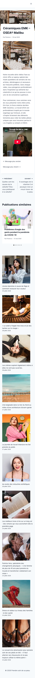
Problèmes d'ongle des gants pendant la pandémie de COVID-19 (16, 232)
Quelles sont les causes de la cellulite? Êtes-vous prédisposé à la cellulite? (8, 185)
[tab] (13, 245)
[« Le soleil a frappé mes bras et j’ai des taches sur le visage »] (17, 309)
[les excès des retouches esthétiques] (17, 467)
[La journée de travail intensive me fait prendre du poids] (17, 428)
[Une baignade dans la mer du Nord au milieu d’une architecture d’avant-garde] (17, 388)
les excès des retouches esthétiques (16, 484)
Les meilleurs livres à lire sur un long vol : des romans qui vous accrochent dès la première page (17, 523)
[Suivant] (29, 226)
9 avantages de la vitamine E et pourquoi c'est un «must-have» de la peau (26, 185)
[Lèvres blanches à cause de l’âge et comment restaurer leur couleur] (17, 269)
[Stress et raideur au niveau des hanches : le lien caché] (17, 594)
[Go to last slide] (5, 226)
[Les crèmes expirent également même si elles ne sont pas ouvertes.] (17, 349)
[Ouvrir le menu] (31, 3)
